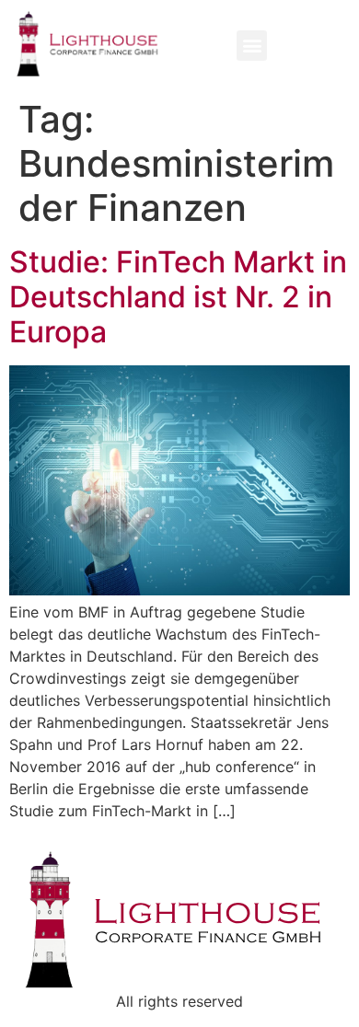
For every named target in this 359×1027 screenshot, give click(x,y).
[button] (252, 45)
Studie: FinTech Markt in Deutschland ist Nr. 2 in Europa (178, 297)
